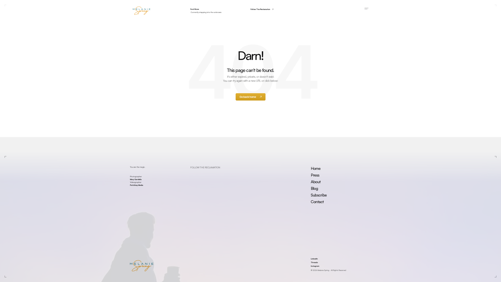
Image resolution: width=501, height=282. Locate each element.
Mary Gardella (136, 179)
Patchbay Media (136, 185)
